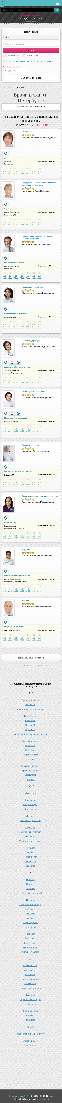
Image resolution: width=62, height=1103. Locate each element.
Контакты (44, 1099)
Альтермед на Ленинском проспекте (17, 367)
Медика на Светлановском (14, 627)
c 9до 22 (4, 590)
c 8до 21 (4, 172)
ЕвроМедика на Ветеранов (14, 209)
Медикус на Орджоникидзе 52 (15, 418)
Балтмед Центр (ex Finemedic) (15, 313)
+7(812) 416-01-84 (36, 125)
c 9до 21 (33, 172)
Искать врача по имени (11, 67)
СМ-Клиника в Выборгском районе (17, 576)
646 (40, 665)
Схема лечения (10, 522)
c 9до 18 (33, 430)
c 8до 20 (4, 430)
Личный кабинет (31, 21)
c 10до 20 (33, 381)
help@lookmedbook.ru (28, 1099)
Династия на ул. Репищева (14, 158)
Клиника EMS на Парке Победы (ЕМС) (18, 471)
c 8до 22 (4, 483)
